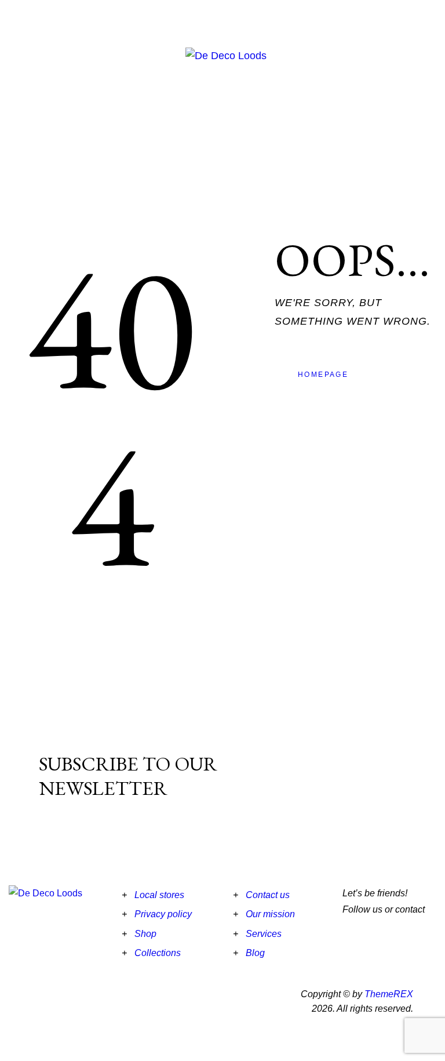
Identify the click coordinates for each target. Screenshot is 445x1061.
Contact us (268, 895)
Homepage (323, 374)
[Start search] (437, 49)
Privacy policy (163, 914)
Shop (145, 934)
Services (264, 934)
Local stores (159, 895)
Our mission (270, 914)
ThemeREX (388, 994)
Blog (255, 953)
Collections (157, 953)
